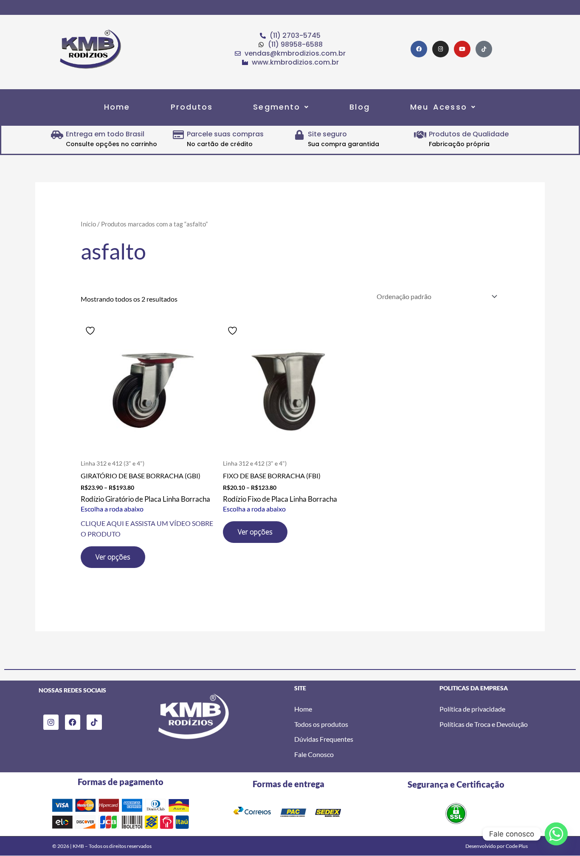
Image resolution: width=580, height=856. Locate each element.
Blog (359, 107)
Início (88, 224)
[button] (281, 107)
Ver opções (113, 557)
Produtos (192, 107)
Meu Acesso (438, 107)
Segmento (276, 107)
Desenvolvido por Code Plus (496, 846)
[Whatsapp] (556, 833)
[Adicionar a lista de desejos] (91, 330)
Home (117, 107)
